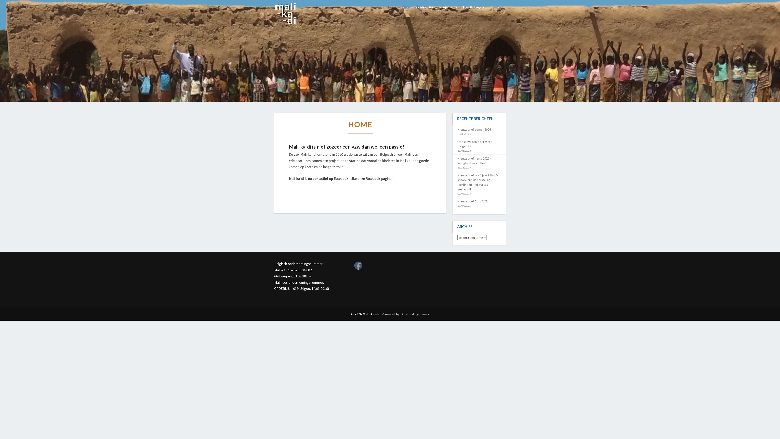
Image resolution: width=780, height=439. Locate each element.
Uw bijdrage (472, 7)
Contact (496, 7)
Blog (405, 7)
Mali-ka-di (423, 7)
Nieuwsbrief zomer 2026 (474, 129)
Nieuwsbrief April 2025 (473, 201)
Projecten (447, 7)
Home (390, 7)
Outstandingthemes (415, 314)
